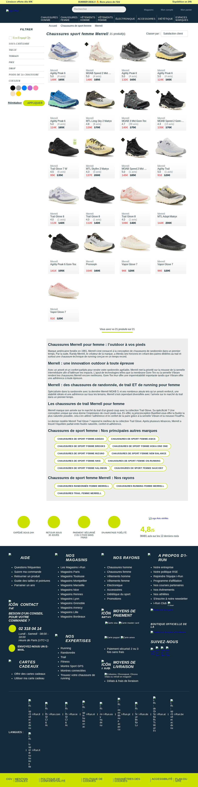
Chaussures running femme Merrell (140, 486)
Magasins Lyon (70, 598)
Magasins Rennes (72, 594)
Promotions (114, 598)
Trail (63, 657)
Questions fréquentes (27, 567)
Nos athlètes (161, 594)
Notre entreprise (163, 567)
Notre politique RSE (165, 571)
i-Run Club (160, 603)
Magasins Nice (70, 589)
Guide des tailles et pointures (32, 580)
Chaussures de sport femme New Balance (139, 453)
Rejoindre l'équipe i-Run (168, 576)
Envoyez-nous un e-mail (33, 648)
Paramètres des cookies (127, 780)
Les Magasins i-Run (73, 567)
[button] (24, 527)
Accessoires (114, 589)
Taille (13, 50)
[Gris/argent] (18, 87)
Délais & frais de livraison (122, 680)
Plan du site (181, 780)
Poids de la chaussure (24, 74)
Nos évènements (163, 589)
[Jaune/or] (18, 93)
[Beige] (12, 93)
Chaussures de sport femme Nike (79, 461)
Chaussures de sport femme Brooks (81, 446)
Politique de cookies (93, 780)
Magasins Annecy (71, 607)
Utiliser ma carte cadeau (29, 678)
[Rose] (35, 87)
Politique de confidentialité (53, 780)
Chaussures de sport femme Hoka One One (140, 446)
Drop (12, 68)
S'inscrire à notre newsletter (170, 598)
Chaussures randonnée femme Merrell (83, 486)
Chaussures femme (119, 571)
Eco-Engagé (20, 37)
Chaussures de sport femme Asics (133, 439)
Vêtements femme (118, 580)
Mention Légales (21, 780)
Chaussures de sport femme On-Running (134, 461)
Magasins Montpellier (74, 580)
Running (66, 648)
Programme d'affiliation (167, 580)
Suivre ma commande (27, 571)
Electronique (115, 585)
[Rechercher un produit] (122, 9)
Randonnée (68, 652)
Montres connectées (73, 670)
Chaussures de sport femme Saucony (138, 468)
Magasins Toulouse (72, 576)
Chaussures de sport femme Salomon (82, 468)
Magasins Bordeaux (73, 616)
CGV (9, 779)
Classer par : (153, 33)
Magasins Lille (69, 612)
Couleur (14, 81)
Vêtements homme (118, 576)
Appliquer (35, 103)
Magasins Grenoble (73, 603)
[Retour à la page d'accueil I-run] (21, 14)
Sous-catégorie (19, 44)
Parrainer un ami (24, 585)
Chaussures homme (119, 567)
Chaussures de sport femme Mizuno (81, 453)
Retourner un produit (27, 576)
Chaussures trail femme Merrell (79, 493)
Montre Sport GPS (72, 666)
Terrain (14, 56)
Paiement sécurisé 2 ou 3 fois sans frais (122, 650)
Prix (11, 62)
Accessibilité (162, 779)
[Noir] (12, 87)
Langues (16, 732)
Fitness (65, 661)
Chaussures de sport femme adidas (81, 439)
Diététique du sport (118, 594)
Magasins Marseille (72, 585)
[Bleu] (24, 87)
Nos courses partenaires (168, 585)
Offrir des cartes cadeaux (29, 673)
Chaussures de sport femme (76, 25)
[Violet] (30, 87)
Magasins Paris (70, 571)
